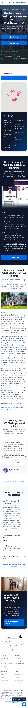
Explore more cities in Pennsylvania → (10, 146)
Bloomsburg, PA (8, 122)
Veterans (3, 666)
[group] (14, 457)
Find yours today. (14, 645)
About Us (3, 674)
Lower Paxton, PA (19, 121)
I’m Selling (14, 37)
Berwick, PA (7, 120)
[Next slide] (25, 457)
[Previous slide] (2, 457)
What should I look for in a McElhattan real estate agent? (11, 538)
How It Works (4, 658)
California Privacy (19, 680)
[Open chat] (24, 704)
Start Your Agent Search (11, 623)
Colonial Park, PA (8, 131)
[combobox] (14, 73)
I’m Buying (14, 43)
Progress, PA (18, 124)
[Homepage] (14, 2)
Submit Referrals (19, 663)
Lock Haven (11, 362)
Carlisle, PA (7, 124)
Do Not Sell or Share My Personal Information (14, 701)
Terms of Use (18, 677)
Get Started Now (14, 258)
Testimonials (4, 680)
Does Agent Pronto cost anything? (10, 557)
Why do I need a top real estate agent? (10, 502)
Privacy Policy (18, 674)
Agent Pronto (6, 9)
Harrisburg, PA (8, 136)
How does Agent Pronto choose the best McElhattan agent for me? (11, 548)
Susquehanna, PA (19, 132)
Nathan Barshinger (14, 469)
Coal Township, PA (8, 127)
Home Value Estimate (6, 663)
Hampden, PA (8, 134)
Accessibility (18, 683)
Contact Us (4, 677)
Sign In (25, 2)
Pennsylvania (14, 9)
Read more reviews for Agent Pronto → (14, 481)
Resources (4, 661)
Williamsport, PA (19, 139)
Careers (3, 683)
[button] (12, 91)
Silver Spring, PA (19, 126)
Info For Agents (19, 661)
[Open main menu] (2, 2)
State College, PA (19, 129)
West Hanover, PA (19, 136)
